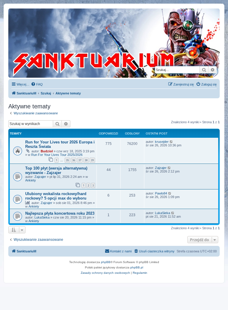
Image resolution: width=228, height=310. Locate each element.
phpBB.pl (136, 267)
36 (73, 160)
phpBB (105, 262)
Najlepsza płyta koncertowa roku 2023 (59, 213)
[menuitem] (37, 84)
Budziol (47, 151)
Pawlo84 (161, 193)
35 (67, 160)
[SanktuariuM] (79, 43)
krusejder (162, 141)
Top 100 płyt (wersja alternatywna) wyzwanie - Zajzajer (56, 170)
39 (92, 160)
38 (86, 160)
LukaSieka (42, 217)
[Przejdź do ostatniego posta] (171, 141)
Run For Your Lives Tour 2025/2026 (57, 154)
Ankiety (30, 180)
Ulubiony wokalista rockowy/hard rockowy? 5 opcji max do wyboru (55, 196)
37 (79, 160)
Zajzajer (40, 176)
